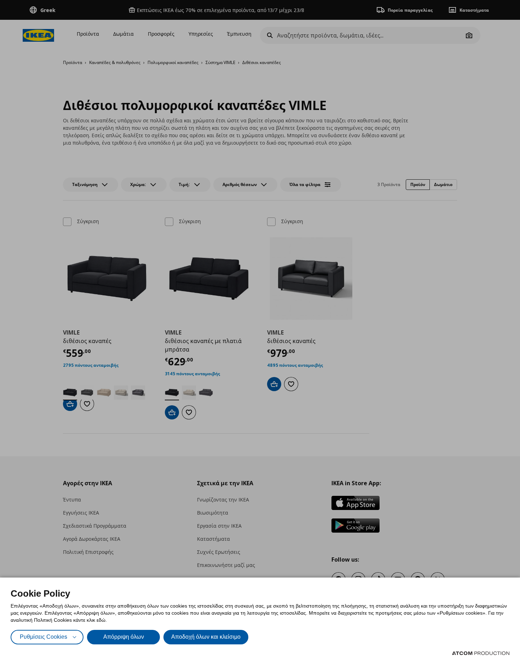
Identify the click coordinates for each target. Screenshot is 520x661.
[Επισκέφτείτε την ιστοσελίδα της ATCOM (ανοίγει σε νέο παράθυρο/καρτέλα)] (480, 653)
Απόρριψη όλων (123, 637)
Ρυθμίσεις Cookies (43, 637)
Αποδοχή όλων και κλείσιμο (206, 637)
